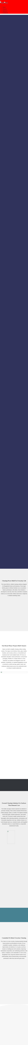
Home (4, 7)
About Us (5, 10)
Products (5, 9)
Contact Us (5, 12)
